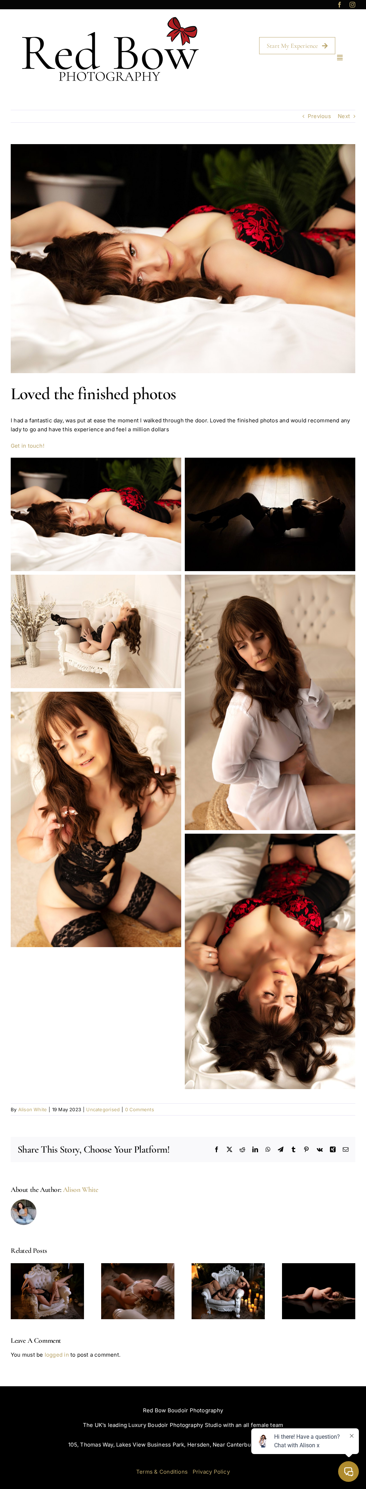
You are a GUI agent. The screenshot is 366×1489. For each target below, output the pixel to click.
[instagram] (352, 4)
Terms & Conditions (162, 1471)
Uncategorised (103, 1109)
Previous (319, 116)
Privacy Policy (211, 1471)
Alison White (32, 1109)
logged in (57, 1354)
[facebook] (339, 4)
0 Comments (139, 1109)
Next (344, 116)
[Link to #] (340, 57)
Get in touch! (28, 445)
